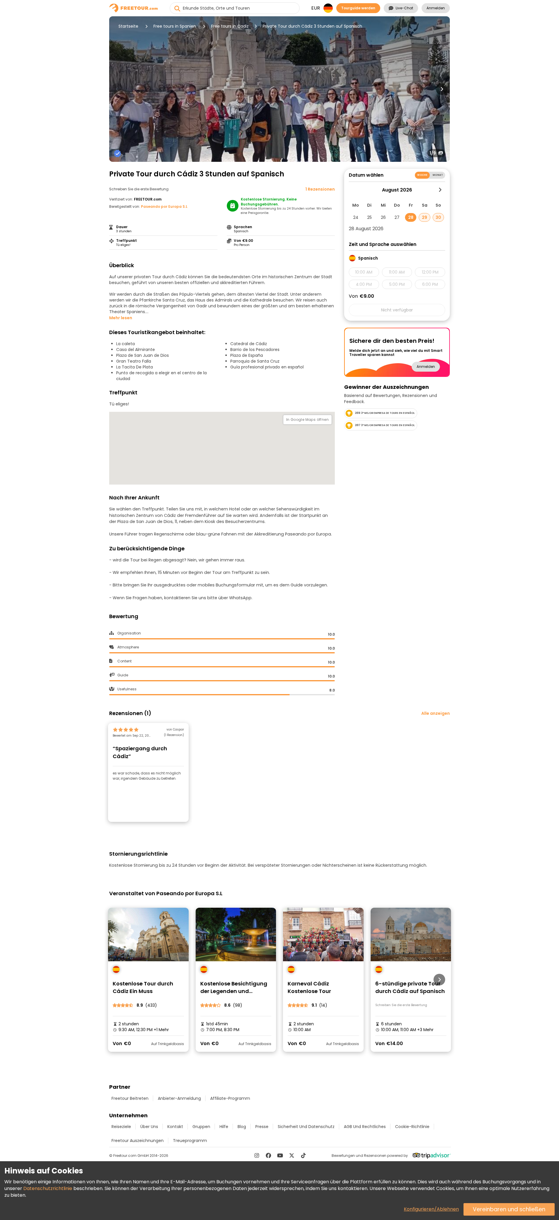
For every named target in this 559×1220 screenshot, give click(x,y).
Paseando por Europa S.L (164, 206)
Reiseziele (121, 1126)
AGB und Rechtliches (365, 1126)
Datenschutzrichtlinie (47, 1188)
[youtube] (280, 1155)
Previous (117, 89)
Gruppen (201, 1126)
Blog (242, 1126)
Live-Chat (404, 8)
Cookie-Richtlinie (412, 1126)
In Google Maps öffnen (307, 419)
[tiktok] (303, 1155)
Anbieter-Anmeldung (179, 1098)
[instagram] (256, 1155)
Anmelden (436, 8)
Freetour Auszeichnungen (138, 1140)
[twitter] (291, 1155)
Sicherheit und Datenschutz (306, 1126)
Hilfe (224, 1126)
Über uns (149, 1126)
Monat (438, 175)
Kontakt (175, 1126)
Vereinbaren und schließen (509, 1209)
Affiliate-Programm (230, 1098)
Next (441, 89)
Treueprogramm (190, 1140)
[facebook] (268, 1155)
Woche (422, 175)
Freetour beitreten (130, 1098)
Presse (261, 1126)
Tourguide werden (358, 8)
